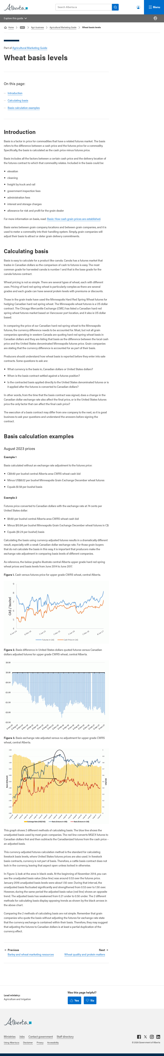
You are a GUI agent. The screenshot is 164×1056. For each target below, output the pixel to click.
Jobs (22, 1036)
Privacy (40, 1042)
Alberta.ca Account (138, 6)
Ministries (10, 1036)
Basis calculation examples (24, 108)
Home (11, 27)
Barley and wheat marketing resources (31, 954)
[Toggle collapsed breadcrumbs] (22, 27)
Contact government (41, 1036)
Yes (76, 1000)
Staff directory (65, 1036)
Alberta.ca (79, 1021)
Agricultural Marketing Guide (63, 27)
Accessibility (53, 1042)
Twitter (145, 1037)
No (92, 1000)
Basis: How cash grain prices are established (73, 219)
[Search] (115, 7)
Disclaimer (28, 1042)
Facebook (139, 1037)
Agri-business (37, 27)
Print (155, 18)
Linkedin (158, 1037)
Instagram (152, 1037)
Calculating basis (18, 100)
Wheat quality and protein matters (84, 954)
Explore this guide (13, 18)
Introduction (15, 93)
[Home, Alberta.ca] (15, 7)
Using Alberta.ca (11, 1042)
